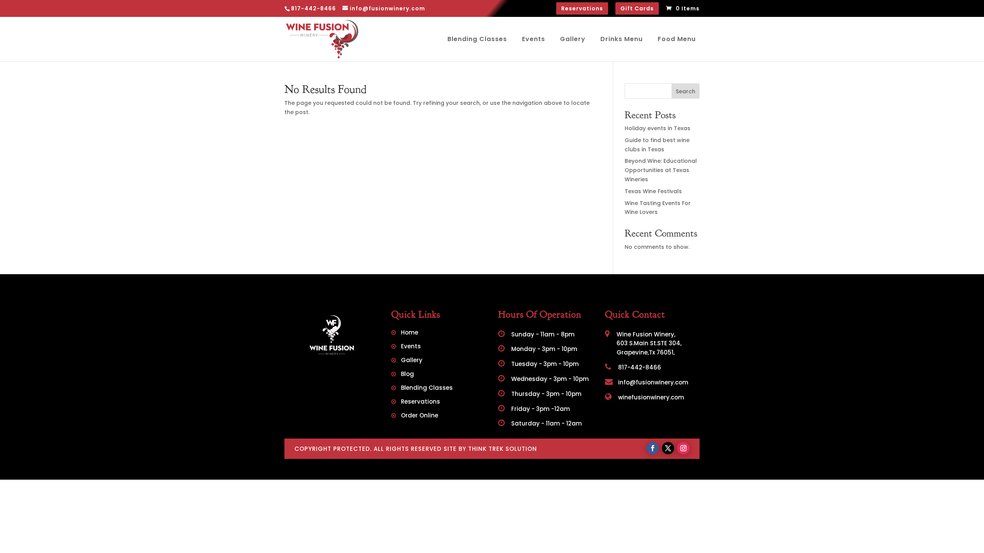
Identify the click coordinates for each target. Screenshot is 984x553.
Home (409, 333)
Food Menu (677, 39)
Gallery (572, 39)
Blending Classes (477, 39)
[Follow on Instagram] (683, 448)
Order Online (419, 416)
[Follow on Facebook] (653, 448)
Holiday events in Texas (657, 128)
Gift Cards (637, 8)
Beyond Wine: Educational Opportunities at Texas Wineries (661, 170)
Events (533, 39)
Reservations (582, 8)
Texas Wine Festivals (653, 191)
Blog (407, 374)
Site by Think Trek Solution (490, 449)
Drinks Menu (621, 39)
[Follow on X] (668, 448)
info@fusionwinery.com (652, 382)
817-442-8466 (639, 367)
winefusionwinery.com (650, 397)
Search (685, 91)
